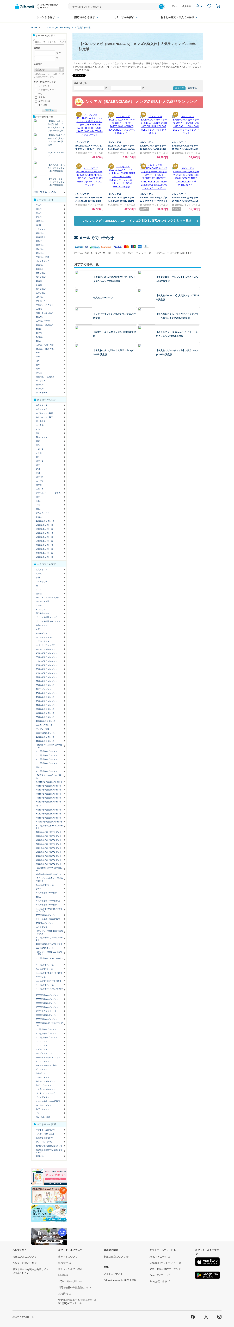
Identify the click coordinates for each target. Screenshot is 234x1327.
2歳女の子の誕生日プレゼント (48, 848)
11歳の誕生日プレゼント (46, 741)
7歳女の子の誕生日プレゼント (48, 790)
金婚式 (39, 285)
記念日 (39, 217)
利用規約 (40, 1156)
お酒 (38, 577)
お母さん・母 (41, 409)
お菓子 (39, 897)
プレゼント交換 (42, 729)
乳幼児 (39, 517)
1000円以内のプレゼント (46, 915)
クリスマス (40, 229)
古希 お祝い (41, 273)
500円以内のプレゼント (46, 1029)
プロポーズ (40, 301)
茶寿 (38, 369)
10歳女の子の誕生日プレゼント (49, 782)
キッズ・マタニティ (44, 1053)
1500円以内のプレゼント (46, 885)
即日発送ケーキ (42, 613)
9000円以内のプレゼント (46, 751)
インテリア (40, 609)
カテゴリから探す (124, 17)
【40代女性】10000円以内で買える (49, 746)
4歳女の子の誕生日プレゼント (48, 818)
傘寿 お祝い (41, 293)
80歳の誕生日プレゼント (46, 709)
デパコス (40, 889)
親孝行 (39, 241)
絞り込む (179, 88)
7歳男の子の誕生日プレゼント (48, 832)
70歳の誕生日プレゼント (46, 701)
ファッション (41, 1041)
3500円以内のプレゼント (46, 763)
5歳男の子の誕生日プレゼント (48, 852)
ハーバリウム (41, 977)
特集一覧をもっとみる (45, 192)
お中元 (39, 333)
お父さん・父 (41, 405)
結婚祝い (40, 265)
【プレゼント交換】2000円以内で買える (49, 879)
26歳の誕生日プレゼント (46, 669)
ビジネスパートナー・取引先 (48, 493)
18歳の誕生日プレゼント (46, 697)
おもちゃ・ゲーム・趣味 (46, 1065)
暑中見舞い (40, 385)
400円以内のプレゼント (46, 969)
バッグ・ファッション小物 (47, 597)
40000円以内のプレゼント (47, 1007)
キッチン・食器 (42, 601)
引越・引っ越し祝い (44, 313)
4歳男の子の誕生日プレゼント (48, 864)
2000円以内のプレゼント (46, 1019)
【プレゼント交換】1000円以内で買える (49, 932)
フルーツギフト (42, 1077)
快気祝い (40, 373)
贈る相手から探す (84, 17)
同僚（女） (40, 461)
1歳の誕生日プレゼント (46, 553)
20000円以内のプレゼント (47, 999)
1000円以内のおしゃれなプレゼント (49, 938)
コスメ (39, 806)
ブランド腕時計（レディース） (49, 621)
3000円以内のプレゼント (46, 965)
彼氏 (38, 445)
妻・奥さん (40, 421)
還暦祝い (40, 233)
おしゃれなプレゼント (45, 649)
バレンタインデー (43, 261)
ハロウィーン (41, 381)
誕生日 (39, 209)
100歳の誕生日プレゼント (47, 721)
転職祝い (40, 337)
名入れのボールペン (103, 297)
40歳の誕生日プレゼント (46, 653)
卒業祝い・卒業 (42, 257)
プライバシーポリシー (45, 1142)
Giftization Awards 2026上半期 (120, 1280)
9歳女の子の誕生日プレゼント (48, 798)
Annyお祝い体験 (158, 1281)
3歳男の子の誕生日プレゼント (48, 860)
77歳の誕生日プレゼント (46, 705)
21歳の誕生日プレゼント (46, 681)
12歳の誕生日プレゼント (46, 737)
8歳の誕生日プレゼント (46, 525)
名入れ (41, 97)
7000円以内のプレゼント (46, 759)
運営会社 (63, 1262)
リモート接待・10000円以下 (48, 919)
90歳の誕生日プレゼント (46, 717)
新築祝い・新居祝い (44, 325)
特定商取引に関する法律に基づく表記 (49, 1151)
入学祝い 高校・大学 (44, 345)
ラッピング (44, 86)
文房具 (39, 573)
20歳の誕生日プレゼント (46, 673)
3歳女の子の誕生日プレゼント (48, 814)
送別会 (39, 225)
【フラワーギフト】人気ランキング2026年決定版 (56, 182)
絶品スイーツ (41, 625)
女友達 (39, 453)
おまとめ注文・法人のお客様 (177, 17)
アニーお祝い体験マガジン (164, 1269)
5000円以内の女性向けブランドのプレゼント (49, 910)
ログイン (173, 6)
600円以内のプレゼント (46, 948)
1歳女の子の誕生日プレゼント (48, 810)
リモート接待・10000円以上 (48, 901)
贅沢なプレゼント (43, 689)
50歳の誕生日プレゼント (46, 661)
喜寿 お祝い (41, 289)
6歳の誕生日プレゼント (46, 537)
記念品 (39, 593)
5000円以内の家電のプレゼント (49, 973)
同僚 (38, 465)
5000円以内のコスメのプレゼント (49, 959)
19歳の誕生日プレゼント (46, 693)
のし (40, 93)
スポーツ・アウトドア (45, 645)
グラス (39, 589)
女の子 (39, 501)
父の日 (39, 205)
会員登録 (186, 6)
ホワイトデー (41, 393)
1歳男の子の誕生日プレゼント (48, 856)
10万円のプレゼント (44, 923)
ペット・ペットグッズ (45, 1093)
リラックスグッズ (43, 1061)
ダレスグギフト (42, 1097)
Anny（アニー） (158, 1256)
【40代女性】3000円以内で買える (49, 776)
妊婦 (38, 469)
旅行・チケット (42, 1109)
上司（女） (40, 449)
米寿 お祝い (41, 277)
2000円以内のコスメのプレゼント (49, 990)
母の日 (39, 213)
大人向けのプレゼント (45, 725)
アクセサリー (41, 581)
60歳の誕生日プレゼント (46, 685)
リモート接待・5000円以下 (47, 893)
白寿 (38, 361)
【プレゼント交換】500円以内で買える (49, 953)
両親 (38, 441)
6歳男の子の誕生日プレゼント (48, 836)
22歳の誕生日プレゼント (46, 677)
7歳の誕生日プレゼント (46, 529)
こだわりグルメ (42, 641)
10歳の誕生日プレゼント (46, 521)
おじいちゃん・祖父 (44, 417)
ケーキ (39, 605)
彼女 (38, 433)
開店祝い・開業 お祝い (45, 349)
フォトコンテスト (113, 1273)
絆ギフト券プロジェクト (46, 1011)
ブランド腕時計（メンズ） (47, 617)
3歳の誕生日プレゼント (46, 549)
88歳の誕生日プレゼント (46, 713)
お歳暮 (39, 329)
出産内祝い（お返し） (45, 377)
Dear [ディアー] (158, 1275)
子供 (38, 505)
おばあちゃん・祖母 (44, 413)
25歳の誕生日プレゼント (46, 665)
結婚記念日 (40, 237)
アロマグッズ (41, 1045)
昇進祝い (40, 253)
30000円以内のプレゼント (47, 1003)
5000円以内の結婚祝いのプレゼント (49, 827)
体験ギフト (40, 1073)
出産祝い (40, 297)
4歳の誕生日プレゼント (46, 545)
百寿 (38, 365)
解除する (192, 88)
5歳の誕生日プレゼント (46, 541)
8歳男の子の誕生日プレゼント (48, 840)
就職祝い (40, 245)
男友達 (39, 485)
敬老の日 (40, 269)
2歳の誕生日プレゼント (46, 557)
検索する (49, 110)
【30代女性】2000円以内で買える (49, 869)
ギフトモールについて (45, 1130)
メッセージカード (47, 89)
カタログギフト (42, 927)
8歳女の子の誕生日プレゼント (48, 794)
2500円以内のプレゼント (46, 771)
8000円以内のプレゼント (46, 755)
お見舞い (40, 317)
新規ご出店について (44, 1138)
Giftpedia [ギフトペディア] (164, 1262)
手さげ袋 (42, 105)
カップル (40, 481)
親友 (38, 457)
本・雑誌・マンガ (43, 1105)
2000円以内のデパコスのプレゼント (49, 1024)
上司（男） (40, 489)
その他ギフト (41, 633)
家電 (38, 629)
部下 (38, 497)
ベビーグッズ (41, 1049)
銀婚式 (39, 281)
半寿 (38, 357)
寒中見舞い (40, 389)
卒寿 (38, 353)
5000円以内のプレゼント (46, 985)
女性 (38, 429)
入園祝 (39, 309)
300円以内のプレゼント (46, 1033)
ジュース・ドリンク (44, 637)
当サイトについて (67, 1256)
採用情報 (63, 1293)
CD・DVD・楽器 (43, 1117)
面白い (39, 767)
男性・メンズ (41, 437)
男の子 (39, 509)
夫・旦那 (40, 425)
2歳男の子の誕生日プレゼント (48, 874)
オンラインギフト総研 (70, 1269)
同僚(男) (39, 477)
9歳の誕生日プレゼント (46, 533)
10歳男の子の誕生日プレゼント (49, 822)
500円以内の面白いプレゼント (49, 981)
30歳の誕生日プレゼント (46, 657)
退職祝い (40, 221)
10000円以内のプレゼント (47, 995)
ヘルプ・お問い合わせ (45, 1134)
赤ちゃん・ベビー (43, 513)
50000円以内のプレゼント (47, 1015)
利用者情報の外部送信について (49, 1146)
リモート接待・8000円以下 (47, 905)
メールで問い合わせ (96, 238)
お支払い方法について (24, 1256)
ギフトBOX (44, 101)
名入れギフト (41, 570)
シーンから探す (46, 17)
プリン (39, 1113)
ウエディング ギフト (44, 305)
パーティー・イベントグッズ (48, 1057)
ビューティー (41, 1069)
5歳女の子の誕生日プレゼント (48, 802)
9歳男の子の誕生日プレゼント (48, 844)
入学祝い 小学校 (43, 321)
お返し (39, 341)
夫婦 (38, 473)
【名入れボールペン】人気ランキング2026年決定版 (56, 168)
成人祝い (40, 249)
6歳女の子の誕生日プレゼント (48, 786)
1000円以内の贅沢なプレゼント (49, 944)
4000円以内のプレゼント (46, 1037)
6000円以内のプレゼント (46, 733)
